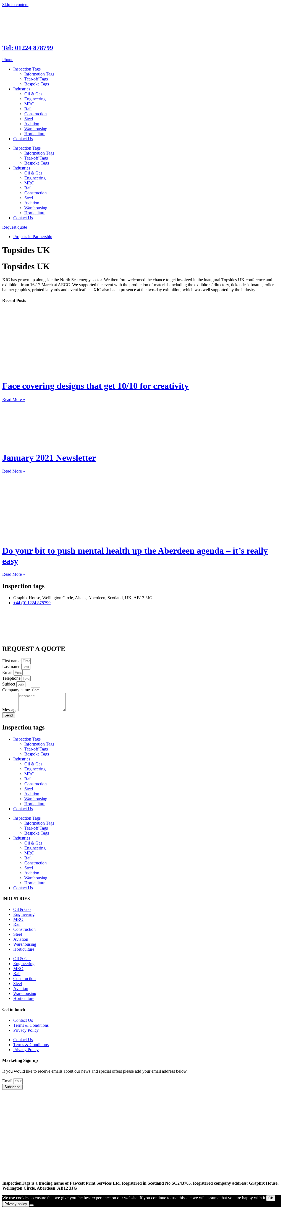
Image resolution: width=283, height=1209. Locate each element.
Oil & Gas (33, 94)
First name (12, 660)
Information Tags (39, 74)
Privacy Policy (26, 1030)
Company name (16, 689)
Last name (11, 666)
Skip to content (15, 4)
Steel (28, 118)
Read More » (13, 399)
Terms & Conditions (31, 1025)
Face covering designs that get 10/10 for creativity (95, 386)
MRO (29, 103)
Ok (270, 1198)
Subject (9, 684)
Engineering (35, 99)
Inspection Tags (27, 69)
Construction (35, 113)
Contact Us (23, 138)
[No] (31, 1205)
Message (10, 709)
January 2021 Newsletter (49, 458)
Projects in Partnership (32, 236)
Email (8, 672)
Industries (21, 89)
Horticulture (34, 133)
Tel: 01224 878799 (27, 47)
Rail (28, 108)
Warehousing (35, 128)
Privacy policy (15, 1204)
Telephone (12, 678)
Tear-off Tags (36, 79)
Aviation (31, 123)
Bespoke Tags (36, 84)
